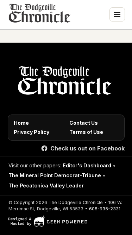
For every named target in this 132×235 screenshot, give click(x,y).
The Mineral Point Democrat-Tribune (54, 175)
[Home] (63, 82)
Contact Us (83, 123)
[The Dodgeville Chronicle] (38, 14)
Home (21, 123)
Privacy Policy (31, 132)
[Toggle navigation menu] (117, 14)
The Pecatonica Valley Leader (46, 185)
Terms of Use (86, 132)
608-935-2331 (104, 208)
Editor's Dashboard (87, 165)
